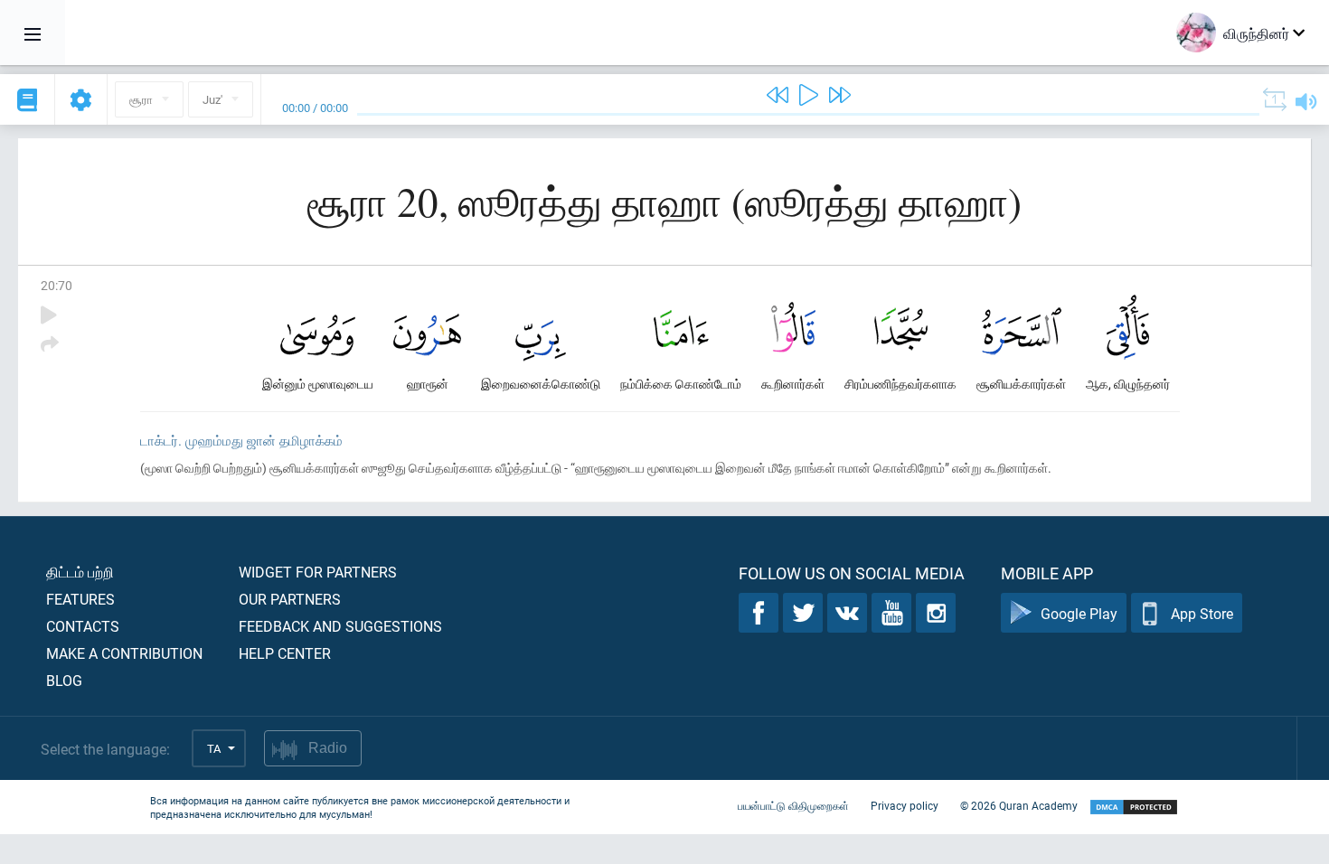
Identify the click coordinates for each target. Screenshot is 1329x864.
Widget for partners (318, 571)
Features (80, 598)
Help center (285, 652)
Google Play (1079, 613)
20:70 (56, 285)
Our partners (290, 598)
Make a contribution (124, 652)
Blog (64, 680)
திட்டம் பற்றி (80, 571)
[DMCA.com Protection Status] (1134, 807)
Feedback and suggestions (340, 625)
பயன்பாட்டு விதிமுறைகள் (793, 805)
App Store (1202, 613)
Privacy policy (904, 805)
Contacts (82, 625)
